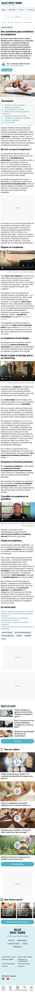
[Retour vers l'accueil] (17, 4)
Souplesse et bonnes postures (16, 116)
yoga (31, 295)
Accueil (4, 22)
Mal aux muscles (7, 635)
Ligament (28, 635)
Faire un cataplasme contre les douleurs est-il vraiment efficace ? (16, 804)
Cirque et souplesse (12, 120)
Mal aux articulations (22, 632)
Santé (3, 10)
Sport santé (18, 22)
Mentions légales (8, 959)
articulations (5, 164)
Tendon (19, 635)
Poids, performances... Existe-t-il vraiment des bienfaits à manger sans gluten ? (17, 776)
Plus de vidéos (12, 749)
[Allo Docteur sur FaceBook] (3, 978)
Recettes (11, 940)
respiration (26, 421)
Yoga (3, 639)
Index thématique (24, 964)
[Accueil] (17, 933)
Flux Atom (21, 966)
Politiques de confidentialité (23, 960)
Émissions (30, 10)
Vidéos (10, 990)
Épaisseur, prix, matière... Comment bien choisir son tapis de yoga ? (16, 831)
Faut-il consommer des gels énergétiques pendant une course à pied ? (24, 723)
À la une (3, 990)
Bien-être (12, 10)
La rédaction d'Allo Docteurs (19, 64)
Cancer (24, 943)
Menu (31, 990)
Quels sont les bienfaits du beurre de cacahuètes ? (24, 733)
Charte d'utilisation (8, 964)
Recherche (24, 990)
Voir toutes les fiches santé (17, 922)
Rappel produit (21, 940)
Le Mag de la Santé (13, 943)
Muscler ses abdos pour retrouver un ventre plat (23, 912)
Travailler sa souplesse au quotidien (18, 118)
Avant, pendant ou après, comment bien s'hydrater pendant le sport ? (23, 713)
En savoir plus (10, 122)
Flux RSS (5, 966)
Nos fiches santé (13, 899)
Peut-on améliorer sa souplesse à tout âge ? (18, 611)
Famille (21, 10)
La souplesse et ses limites (14, 109)
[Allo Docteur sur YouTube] (8, 978)
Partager (8, 70)
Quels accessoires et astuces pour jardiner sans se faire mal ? (15, 858)
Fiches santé (17, 990)
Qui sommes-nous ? (9, 957)
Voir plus (17, 741)
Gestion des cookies (25, 957)
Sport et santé (28, 22)
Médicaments (17, 947)
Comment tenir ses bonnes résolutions (7, 912)
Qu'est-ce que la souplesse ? (15, 105)
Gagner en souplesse (12, 107)
